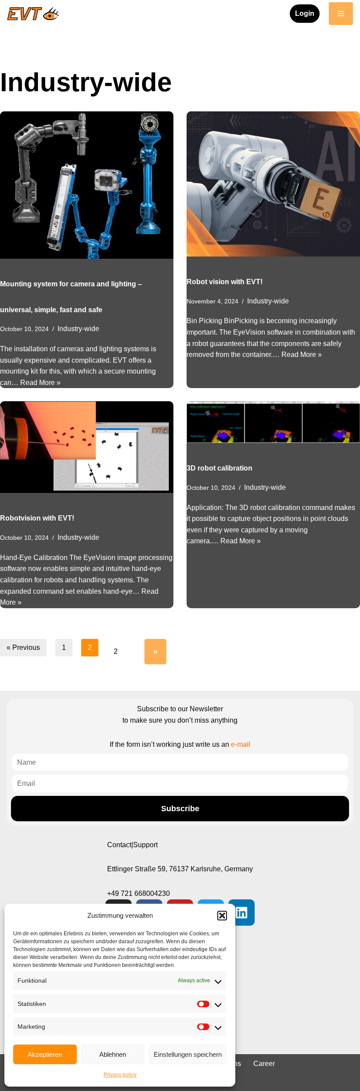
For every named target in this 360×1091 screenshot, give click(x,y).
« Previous (23, 647)
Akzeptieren (45, 1054)
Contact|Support (132, 845)
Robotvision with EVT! (37, 518)
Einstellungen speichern (188, 1054)
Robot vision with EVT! (225, 281)
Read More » (40, 382)
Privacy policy (120, 1075)
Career (264, 1063)
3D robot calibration (219, 468)
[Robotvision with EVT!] (86, 447)
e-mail (240, 744)
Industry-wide (78, 328)
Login (304, 13)
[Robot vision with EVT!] (273, 184)
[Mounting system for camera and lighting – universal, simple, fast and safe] (86, 185)
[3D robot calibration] (273, 422)
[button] (222, 915)
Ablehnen (112, 1054)
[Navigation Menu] (340, 13)
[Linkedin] (241, 912)
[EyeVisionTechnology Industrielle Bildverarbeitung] (35, 13)
